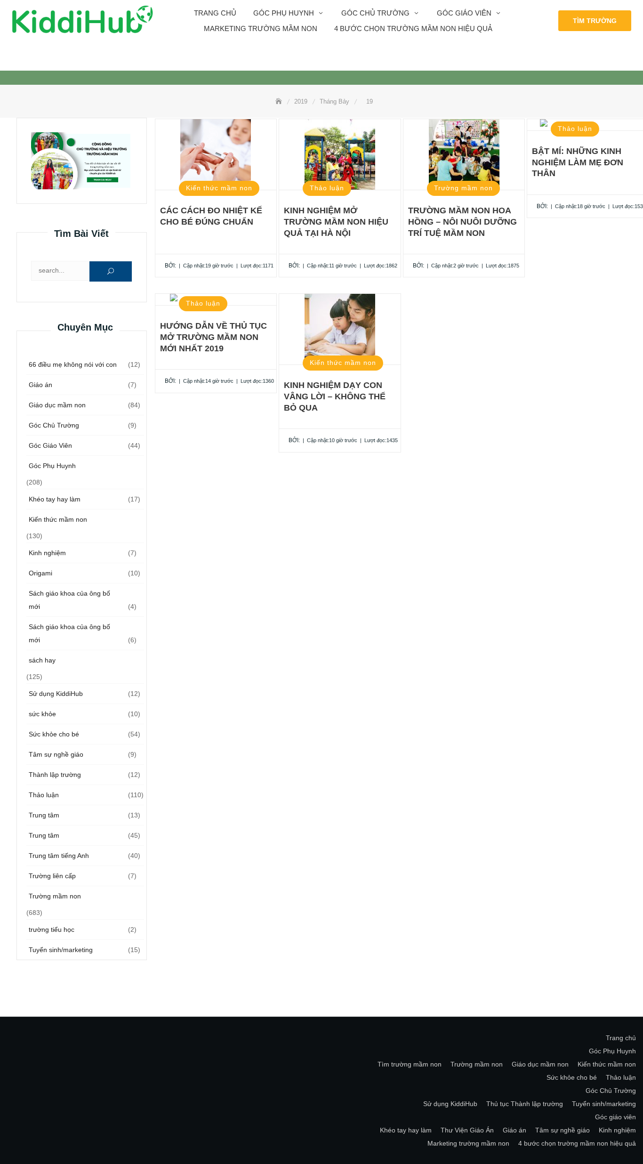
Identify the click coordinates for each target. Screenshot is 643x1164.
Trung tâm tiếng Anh (59, 855)
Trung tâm (44, 815)
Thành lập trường (55, 774)
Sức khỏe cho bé (54, 734)
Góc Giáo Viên (50, 445)
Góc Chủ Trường (375, 13)
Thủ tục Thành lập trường (524, 1103)
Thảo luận (44, 795)
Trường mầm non (55, 896)
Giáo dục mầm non (57, 405)
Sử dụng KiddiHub (56, 693)
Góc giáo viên (464, 13)
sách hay (42, 660)
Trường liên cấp (52, 876)
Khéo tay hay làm (54, 499)
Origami (40, 573)
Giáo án (40, 384)
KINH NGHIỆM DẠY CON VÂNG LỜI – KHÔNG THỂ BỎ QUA (335, 396)
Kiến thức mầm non (58, 519)
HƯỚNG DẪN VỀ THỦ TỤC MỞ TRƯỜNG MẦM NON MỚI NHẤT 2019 (213, 337)
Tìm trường (595, 20)
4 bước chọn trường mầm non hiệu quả (413, 28)
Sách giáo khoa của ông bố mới (69, 600)
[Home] (280, 101)
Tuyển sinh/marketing (61, 950)
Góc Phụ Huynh (52, 465)
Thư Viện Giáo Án (467, 1130)
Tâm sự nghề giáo (56, 754)
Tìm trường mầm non (410, 1064)
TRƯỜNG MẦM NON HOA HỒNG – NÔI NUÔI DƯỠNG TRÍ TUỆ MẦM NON (462, 222)
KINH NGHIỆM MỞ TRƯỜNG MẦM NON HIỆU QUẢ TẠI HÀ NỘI (336, 222)
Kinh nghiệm (47, 553)
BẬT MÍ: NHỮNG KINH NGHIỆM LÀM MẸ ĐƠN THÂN (577, 162)
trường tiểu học (51, 929)
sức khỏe (42, 714)
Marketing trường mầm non (260, 28)
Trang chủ (215, 13)
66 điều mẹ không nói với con (73, 364)
